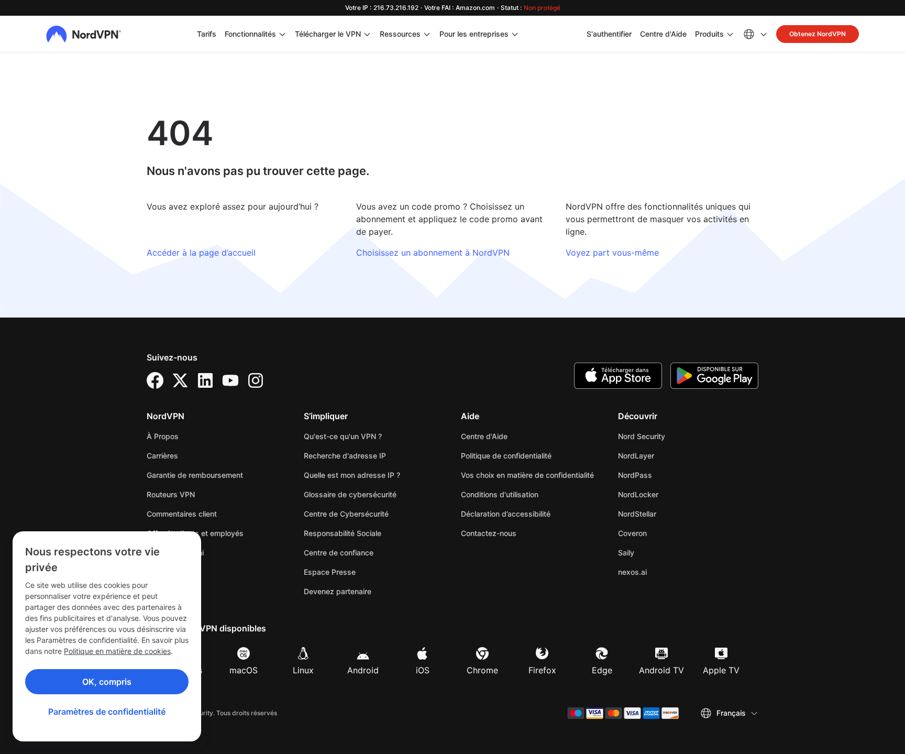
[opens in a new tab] (155, 380)
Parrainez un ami (175, 552)
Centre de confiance (338, 552)
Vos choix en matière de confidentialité (527, 475)
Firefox (542, 670)
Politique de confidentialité (531, 455)
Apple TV (721, 670)
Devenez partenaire (337, 591)
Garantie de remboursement (195, 475)
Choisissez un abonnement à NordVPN (433, 252)
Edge (602, 670)
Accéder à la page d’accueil (201, 252)
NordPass (668, 474)
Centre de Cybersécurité (346, 513)
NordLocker (671, 494)
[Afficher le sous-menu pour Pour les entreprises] (515, 34)
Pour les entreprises (474, 33)
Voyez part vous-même (612, 252)
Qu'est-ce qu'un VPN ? (343, 436)
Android (363, 670)
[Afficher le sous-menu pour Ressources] (427, 34)
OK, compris (106, 681)
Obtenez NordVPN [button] (817, 34)
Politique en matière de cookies (117, 651)
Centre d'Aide (663, 33)
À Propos (163, 436)
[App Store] (618, 376)
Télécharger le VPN (328, 33)
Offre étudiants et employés (195, 533)
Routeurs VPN (171, 494)
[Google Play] (714, 376)
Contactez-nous (488, 533)
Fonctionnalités (250, 33)
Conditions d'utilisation (531, 494)
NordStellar (670, 513)
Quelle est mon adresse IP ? (352, 475)
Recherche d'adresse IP (345, 455)
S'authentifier (609, 33)
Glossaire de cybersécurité (350, 494)
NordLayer (669, 455)
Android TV (661, 670)
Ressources (400, 33)
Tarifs (206, 33)
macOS (243, 670)
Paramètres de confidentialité (106, 711)
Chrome (482, 670)
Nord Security (674, 436)
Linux (303, 670)
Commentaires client (182, 513)
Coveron (665, 533)
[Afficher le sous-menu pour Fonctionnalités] (282, 34)
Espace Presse (330, 571)
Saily (659, 552)
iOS (422, 670)
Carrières (195, 455)
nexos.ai (665, 571)
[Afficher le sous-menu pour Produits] (730, 34)
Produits (709, 33)
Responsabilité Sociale (342, 533)
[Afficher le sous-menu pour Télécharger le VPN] (367, 34)
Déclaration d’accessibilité (505, 513)
